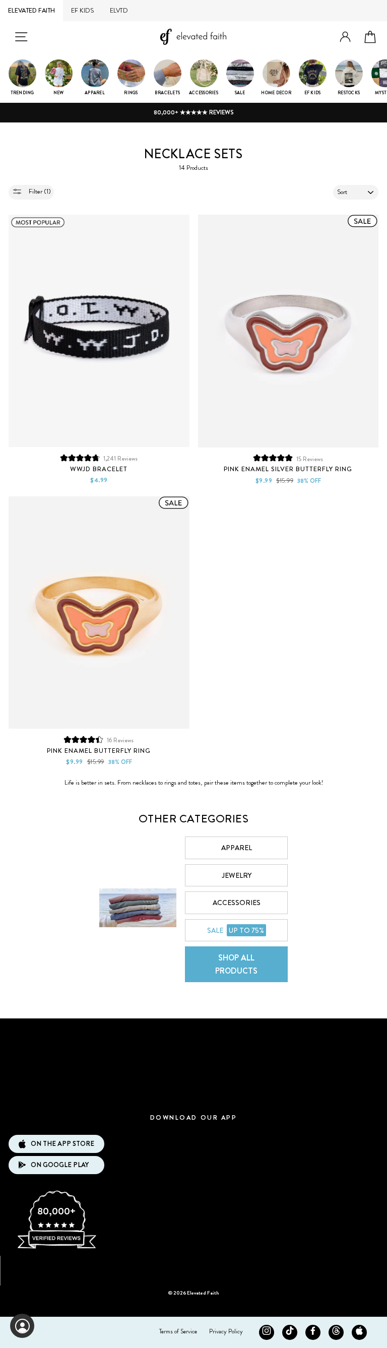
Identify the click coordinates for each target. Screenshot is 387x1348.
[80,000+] (56, 1247)
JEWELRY (236, 875)
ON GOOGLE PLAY (60, 1165)
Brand (193, 1034)
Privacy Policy (226, 1331)
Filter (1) (39, 191)
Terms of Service (178, 1331)
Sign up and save (194, 1267)
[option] (193, 112)
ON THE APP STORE (62, 1143)
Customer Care (193, 1063)
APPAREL (236, 848)
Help (193, 1094)
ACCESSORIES (237, 902)
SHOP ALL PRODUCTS (236, 964)
